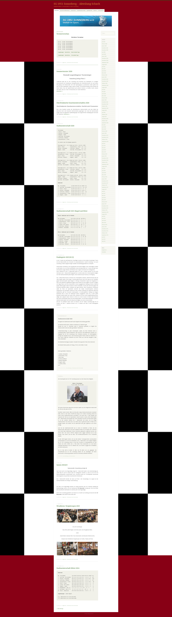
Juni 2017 (103, 193)
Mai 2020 (103, 124)
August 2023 (104, 87)
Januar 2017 (104, 203)
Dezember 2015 (105, 228)
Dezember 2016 (105, 206)
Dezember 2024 (105, 58)
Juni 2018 (103, 170)
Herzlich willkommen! (65, 10)
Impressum (73, 10)
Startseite (56, 10)
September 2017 (105, 187)
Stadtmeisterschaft (81, 10)
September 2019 (105, 141)
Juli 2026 (103, 41)
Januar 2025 (104, 56)
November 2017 (105, 183)
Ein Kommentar (72, 456)
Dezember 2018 (105, 158)
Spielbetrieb (89, 10)
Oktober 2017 (104, 185)
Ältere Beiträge (60, 608)
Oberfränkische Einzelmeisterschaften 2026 (73, 103)
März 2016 (104, 222)
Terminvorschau (63, 34)
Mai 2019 (103, 147)
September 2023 (105, 85)
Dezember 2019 (105, 135)
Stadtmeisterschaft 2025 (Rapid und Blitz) (72, 211)
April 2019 (104, 149)
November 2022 (105, 104)
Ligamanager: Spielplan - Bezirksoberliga (68, 52)
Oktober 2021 (104, 114)
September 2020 (105, 122)
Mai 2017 (103, 195)
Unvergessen (101, 10)
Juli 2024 (103, 66)
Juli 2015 (103, 237)
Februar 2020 (104, 131)
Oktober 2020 (104, 120)
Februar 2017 (104, 201)
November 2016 (105, 208)
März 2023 (104, 95)
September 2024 (105, 62)
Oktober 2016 (104, 210)
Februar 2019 (104, 154)
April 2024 (104, 70)
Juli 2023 (103, 89)
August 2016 (104, 214)
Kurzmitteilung (68, 368)
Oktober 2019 (104, 139)
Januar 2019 (104, 156)
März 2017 (104, 199)
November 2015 (105, 230)
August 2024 (104, 64)
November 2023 (105, 81)
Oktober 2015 (104, 233)
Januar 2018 (104, 178)
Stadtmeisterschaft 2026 (65, 126)
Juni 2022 (103, 112)
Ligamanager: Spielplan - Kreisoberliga (68, 55)
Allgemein (64, 62)
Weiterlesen (60, 91)
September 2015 (105, 235)
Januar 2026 (104, 45)
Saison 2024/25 (62, 465)
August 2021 (104, 116)
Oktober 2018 (104, 162)
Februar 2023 (104, 97)
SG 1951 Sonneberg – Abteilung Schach (77, 3)
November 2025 (105, 50)
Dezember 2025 (105, 48)
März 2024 (104, 72)
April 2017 (104, 197)
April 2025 (104, 54)
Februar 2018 (104, 176)
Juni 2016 (103, 218)
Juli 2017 (103, 191)
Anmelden (104, 252)
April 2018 (104, 172)
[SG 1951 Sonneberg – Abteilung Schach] (86, 21)
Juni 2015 (103, 239)
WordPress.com (96, 613)
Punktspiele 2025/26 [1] (65, 257)
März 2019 (104, 151)
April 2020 (104, 127)
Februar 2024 (104, 75)
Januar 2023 (104, 100)
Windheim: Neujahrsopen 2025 (68, 506)
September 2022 (105, 108)
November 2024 (105, 60)
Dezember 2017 (105, 181)
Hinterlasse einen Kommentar (72, 62)
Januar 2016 (104, 226)
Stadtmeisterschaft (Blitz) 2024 (68, 568)
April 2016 (104, 220)
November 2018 (105, 160)
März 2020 (104, 129)
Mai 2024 (103, 68)
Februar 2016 (104, 224)
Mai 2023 (103, 91)
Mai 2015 (103, 241)
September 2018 (105, 164)
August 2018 (104, 166)
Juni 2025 (103, 52)
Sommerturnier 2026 (64, 71)
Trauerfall (60, 376)
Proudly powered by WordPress (78, 613)
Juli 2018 (103, 168)
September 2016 (105, 212)
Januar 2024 (104, 77)
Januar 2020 (104, 133)
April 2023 (104, 93)
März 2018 (104, 174)
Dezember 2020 (105, 118)
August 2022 (104, 110)
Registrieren (104, 250)
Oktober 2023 (104, 83)
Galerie (95, 10)
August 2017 (104, 189)
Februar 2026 (104, 43)
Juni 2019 (103, 145)
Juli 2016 (103, 216)
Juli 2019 (103, 143)
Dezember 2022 (105, 102)
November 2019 (105, 137)
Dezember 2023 (105, 79)
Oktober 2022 (104, 106)
